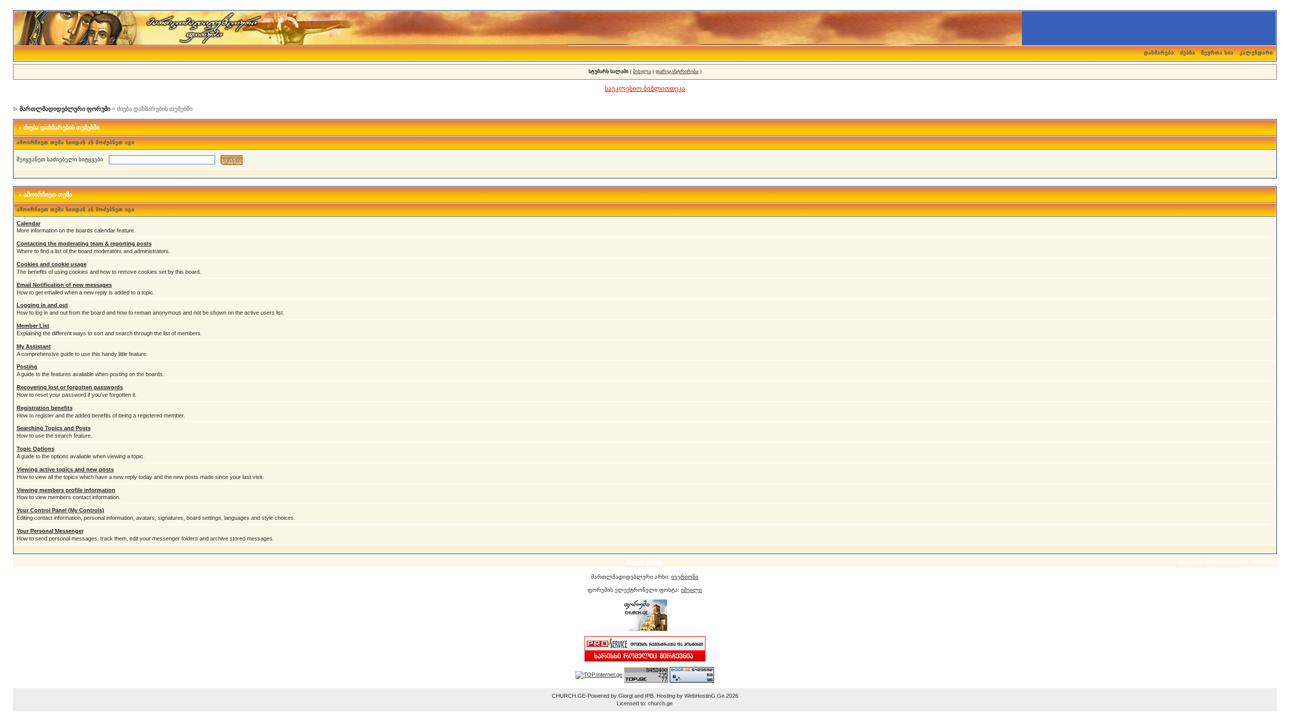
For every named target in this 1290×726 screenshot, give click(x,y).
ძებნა (1187, 52)
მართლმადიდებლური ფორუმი (65, 108)
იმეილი (691, 590)
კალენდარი (1256, 52)
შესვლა (642, 71)
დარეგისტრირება (677, 71)
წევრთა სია (1217, 52)
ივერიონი (684, 577)
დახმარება (1159, 52)
